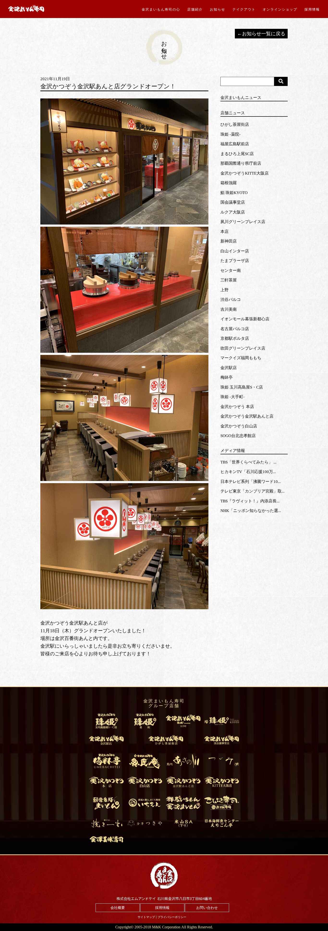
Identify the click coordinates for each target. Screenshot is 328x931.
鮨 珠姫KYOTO (234, 192)
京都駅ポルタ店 (234, 338)
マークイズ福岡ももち (240, 358)
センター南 (230, 270)
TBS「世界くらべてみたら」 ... (248, 462)
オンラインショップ (280, 9)
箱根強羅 (228, 183)
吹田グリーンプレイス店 (242, 348)
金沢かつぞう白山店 (238, 426)
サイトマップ (146, 917)
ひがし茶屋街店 (234, 124)
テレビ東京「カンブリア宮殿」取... (252, 491)
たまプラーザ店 (234, 260)
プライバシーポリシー (172, 917)
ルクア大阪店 (232, 212)
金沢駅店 (228, 367)
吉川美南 (228, 309)
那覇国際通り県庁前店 (240, 163)
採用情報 (312, 9)
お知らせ (217, 9)
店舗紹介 (195, 9)
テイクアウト (243, 9)
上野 (224, 290)
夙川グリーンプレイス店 (242, 221)
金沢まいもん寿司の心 (161, 9)
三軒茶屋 (228, 280)
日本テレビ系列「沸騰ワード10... (250, 481)
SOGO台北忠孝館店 (238, 435)
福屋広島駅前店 (234, 144)
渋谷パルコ (230, 299)
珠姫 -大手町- (232, 397)
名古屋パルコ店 (234, 329)
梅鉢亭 (226, 377)
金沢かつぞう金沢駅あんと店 (246, 416)
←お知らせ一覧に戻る (261, 33)
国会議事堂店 (232, 202)
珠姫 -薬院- (230, 134)
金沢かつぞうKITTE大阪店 (244, 173)
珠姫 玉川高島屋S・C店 (241, 387)
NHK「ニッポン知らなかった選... (250, 510)
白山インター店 (234, 251)
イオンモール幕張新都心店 (244, 319)
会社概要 (117, 908)
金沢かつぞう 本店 (237, 406)
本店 (224, 231)
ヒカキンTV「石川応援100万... (248, 471)
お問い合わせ (207, 908)
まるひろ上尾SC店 (237, 154)
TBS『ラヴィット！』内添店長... (249, 501)
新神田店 (228, 241)
